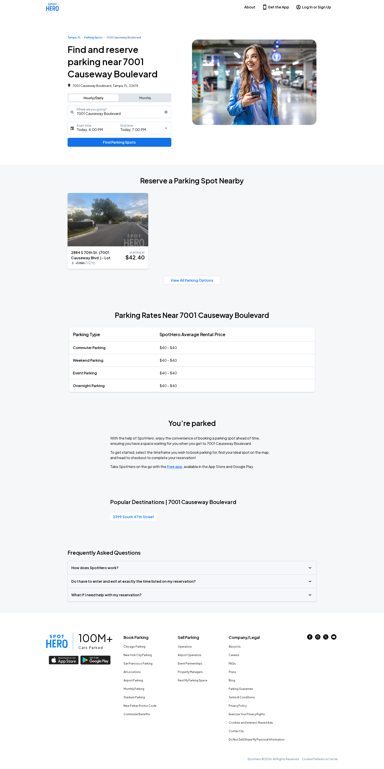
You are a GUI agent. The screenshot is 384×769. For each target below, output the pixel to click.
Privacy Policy (238, 705)
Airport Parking (133, 680)
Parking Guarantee (241, 689)
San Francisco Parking (138, 663)
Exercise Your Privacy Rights (247, 714)
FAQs (232, 663)
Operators (185, 646)
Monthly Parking (134, 689)
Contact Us (236, 731)
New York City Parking (138, 655)
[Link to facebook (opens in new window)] (309, 638)
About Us (235, 646)
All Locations (132, 672)
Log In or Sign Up (316, 7)
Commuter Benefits (137, 714)
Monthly (145, 98)
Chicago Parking (134, 646)
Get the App (278, 7)
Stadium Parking (134, 697)
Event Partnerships (190, 663)
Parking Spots (93, 37)
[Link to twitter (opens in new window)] (325, 638)
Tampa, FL (74, 37)
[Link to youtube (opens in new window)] (333, 638)
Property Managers (190, 672)
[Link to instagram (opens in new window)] (317, 638)
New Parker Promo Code (140, 705)
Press (232, 672)
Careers (234, 655)
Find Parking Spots (119, 142)
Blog (232, 680)
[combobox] (119, 112)
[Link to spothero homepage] (57, 641)
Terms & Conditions (242, 697)
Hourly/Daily (94, 98)
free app (174, 466)
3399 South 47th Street (133, 516)
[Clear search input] (166, 112)
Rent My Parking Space (192, 680)
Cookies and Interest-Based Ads (251, 722)
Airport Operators (189, 655)
